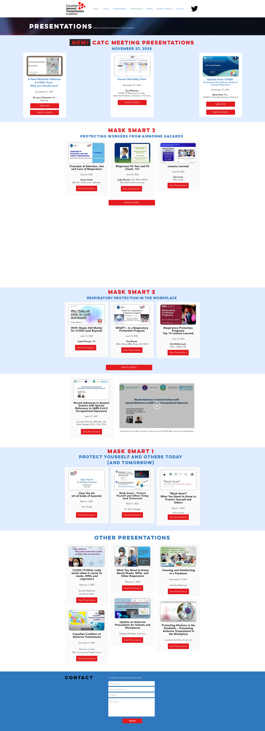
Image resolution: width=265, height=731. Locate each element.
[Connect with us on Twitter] (194, 8)
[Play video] (156, 405)
